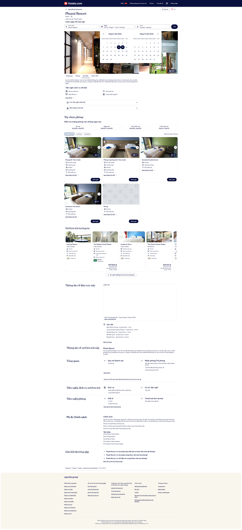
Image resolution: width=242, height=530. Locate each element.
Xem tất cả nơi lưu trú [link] (75, 9)
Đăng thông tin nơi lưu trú (138, 3)
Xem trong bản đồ (110, 319)
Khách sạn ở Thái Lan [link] (69, 507)
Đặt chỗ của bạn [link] (92, 486)
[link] (173, 9)
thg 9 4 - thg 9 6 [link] (164, 128)
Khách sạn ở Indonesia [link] (70, 510)
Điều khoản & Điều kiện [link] (141, 486)
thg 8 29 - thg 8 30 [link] (107, 128)
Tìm (174, 27)
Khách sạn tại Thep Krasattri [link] (90, 468)
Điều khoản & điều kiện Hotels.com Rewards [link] (144, 500)
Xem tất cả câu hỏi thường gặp (113, 461)
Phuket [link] (80, 468)
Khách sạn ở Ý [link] (68, 513)
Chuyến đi (160, 3)
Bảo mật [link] (137, 489)
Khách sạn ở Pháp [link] (69, 501)
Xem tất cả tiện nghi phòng (112, 407)
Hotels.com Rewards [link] (163, 492)
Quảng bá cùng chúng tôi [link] (118, 494)
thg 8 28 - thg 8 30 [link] (135, 128)
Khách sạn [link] (68, 468)
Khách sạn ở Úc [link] (68, 504)
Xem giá (95, 179)
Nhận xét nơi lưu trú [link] (93, 495)
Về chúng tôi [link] (161, 486)
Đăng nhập (174, 3)
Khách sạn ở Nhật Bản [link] (70, 495)
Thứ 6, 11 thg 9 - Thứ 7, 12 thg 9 (114, 27)
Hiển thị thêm (107, 342)
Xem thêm (107, 373)
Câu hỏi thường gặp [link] (93, 489)
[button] (107, 43)
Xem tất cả (68, 98)
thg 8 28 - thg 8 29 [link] (78, 128)
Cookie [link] (136, 492)
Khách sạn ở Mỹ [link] (68, 489)
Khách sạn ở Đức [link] (68, 498)
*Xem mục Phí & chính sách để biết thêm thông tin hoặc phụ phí (121, 379)
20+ (173, 71)
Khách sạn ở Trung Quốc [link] (70, 492)
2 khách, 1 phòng (145, 27)
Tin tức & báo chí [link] (115, 491)
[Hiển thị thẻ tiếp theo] (176, 251)
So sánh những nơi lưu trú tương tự (122, 275)
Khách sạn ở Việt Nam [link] (70, 486)
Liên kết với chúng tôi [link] (117, 488)
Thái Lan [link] (74, 468)
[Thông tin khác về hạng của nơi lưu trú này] (71, 16)
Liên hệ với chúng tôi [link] (93, 492)
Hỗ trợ (152, 3)
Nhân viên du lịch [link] (115, 497)
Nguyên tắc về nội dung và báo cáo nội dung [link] (145, 496)
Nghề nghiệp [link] (161, 489)
